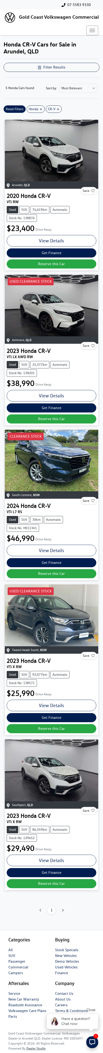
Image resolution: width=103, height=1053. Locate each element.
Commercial (18, 967)
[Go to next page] (63, 910)
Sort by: (51, 88)
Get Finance (51, 253)
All (10, 950)
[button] (92, 30)
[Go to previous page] (40, 910)
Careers (61, 1005)
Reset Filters (14, 109)
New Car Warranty (23, 999)
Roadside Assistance (25, 1005)
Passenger (16, 961)
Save (86, 191)
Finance (61, 973)
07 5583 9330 (79, 4)
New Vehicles (66, 955)
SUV (11, 955)
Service (14, 993)
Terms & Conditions (71, 1010)
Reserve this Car (51, 264)
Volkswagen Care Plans (27, 1010)
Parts (12, 1016)
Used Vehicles (66, 967)
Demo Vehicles (67, 961)
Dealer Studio (36, 1048)
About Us (63, 999)
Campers (15, 973)
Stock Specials (66, 950)
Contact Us (64, 993)
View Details (51, 241)
